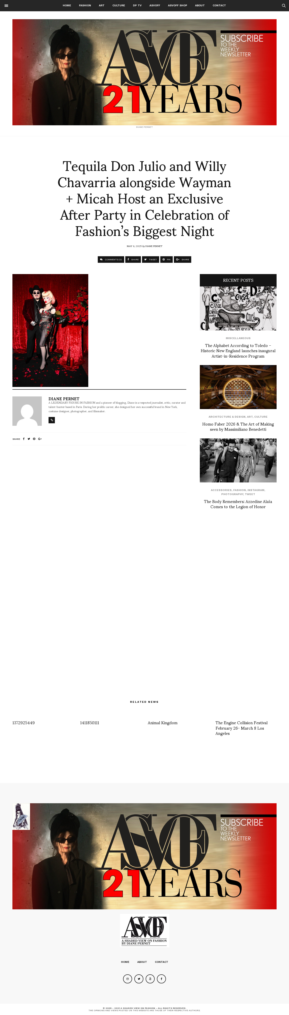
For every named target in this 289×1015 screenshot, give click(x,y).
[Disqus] (99, 508)
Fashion (85, 5)
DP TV (137, 5)
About (200, 5)
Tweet (250, 494)
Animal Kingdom (162, 722)
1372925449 (23, 722)
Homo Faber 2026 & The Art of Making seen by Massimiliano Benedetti (238, 426)
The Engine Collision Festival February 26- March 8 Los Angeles (242, 727)
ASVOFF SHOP (177, 5)
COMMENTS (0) (113, 259)
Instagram (255, 490)
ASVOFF (154, 5)
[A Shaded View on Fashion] (144, 72)
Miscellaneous (238, 338)
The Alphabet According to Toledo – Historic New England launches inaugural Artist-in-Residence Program (238, 350)
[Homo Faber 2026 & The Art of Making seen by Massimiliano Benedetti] (238, 387)
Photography (232, 494)
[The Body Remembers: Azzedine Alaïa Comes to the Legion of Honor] (238, 460)
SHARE (135, 259)
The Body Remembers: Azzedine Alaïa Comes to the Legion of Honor (238, 503)
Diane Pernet (153, 245)
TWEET (152, 259)
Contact (219, 5)
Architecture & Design (227, 416)
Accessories (221, 490)
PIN (168, 259)
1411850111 (89, 722)
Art (102, 5)
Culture (118, 5)
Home (67, 5)
